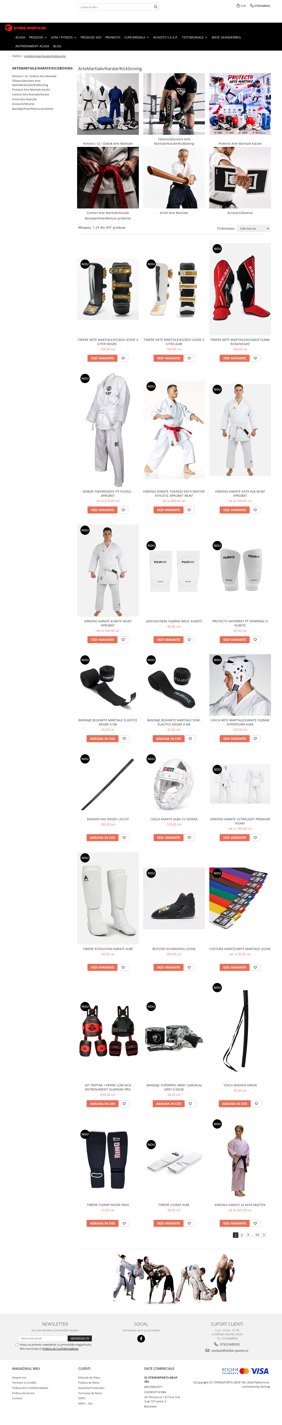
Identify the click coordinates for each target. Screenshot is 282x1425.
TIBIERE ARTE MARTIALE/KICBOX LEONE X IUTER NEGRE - (108, 342)
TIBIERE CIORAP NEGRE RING (108, 1205)
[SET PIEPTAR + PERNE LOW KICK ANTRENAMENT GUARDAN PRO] (108, 1031)
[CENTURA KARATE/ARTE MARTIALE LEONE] (240, 898)
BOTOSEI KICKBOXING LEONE (174, 949)
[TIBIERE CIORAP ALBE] (174, 1159)
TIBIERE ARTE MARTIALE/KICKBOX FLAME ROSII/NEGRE (240, 342)
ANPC (82, 1398)
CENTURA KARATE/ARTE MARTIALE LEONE (240, 949)
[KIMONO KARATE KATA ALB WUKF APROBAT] (240, 430)
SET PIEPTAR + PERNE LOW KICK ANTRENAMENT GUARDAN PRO (108, 1087)
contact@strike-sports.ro (229, 1350)
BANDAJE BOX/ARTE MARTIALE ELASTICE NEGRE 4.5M (107, 722)
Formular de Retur (90, 1393)
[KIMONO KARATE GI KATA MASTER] (240, 1159)
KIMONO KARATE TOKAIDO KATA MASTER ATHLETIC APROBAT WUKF (174, 493)
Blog (57, 46)
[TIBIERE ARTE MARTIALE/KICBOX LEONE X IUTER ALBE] (174, 289)
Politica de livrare (23, 1393)
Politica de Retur (89, 1383)
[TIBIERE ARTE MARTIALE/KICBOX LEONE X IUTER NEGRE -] (108, 289)
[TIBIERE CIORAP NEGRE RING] (108, 1159)
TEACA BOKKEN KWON (240, 1085)
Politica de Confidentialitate (60, 1349)
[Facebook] (141, 1339)
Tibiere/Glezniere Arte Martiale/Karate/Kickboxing (30, 83)
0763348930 (229, 1344)
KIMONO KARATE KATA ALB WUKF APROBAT (240, 493)
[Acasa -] (25, 28)
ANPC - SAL (85, 1403)
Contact (17, 1398)
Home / (18, 56)
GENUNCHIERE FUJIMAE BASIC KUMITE (174, 621)
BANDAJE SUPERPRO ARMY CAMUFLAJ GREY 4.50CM (174, 1087)
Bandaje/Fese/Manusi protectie (32, 109)
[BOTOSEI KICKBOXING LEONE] (174, 898)
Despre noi (19, 1377)
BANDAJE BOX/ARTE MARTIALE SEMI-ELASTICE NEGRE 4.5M (174, 722)
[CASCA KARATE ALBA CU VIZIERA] (174, 784)
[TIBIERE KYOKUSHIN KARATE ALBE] (108, 898)
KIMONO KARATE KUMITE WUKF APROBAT (108, 623)
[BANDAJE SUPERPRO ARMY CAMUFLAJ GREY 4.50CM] (174, 1031)
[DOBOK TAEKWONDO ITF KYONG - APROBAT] (108, 430)
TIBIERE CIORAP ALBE (173, 1205)
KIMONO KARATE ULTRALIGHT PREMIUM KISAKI (240, 821)
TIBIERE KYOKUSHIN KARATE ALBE (108, 949)
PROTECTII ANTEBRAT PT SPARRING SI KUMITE (240, 623)
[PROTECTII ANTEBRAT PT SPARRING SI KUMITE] (240, 570)
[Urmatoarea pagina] (264, 1235)
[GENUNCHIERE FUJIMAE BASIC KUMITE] (174, 570)
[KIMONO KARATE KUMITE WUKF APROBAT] (108, 570)
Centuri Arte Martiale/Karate (30, 94)
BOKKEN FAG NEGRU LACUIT (108, 819)
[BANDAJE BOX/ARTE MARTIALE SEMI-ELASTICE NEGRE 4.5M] (174, 685)
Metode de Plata (89, 1377)
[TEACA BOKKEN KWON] (240, 1031)
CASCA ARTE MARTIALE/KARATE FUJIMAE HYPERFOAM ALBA (240, 722)
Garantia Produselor (91, 1388)
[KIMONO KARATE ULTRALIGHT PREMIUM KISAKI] (240, 784)
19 (257, 1235)
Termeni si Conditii (24, 1383)
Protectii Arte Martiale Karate (31, 89)
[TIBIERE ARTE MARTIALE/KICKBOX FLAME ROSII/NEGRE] (240, 289)
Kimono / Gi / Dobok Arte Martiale (34, 76)
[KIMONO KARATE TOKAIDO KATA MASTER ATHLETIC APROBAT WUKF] (174, 430)
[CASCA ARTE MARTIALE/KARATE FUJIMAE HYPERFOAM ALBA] (240, 685)
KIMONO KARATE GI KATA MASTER (240, 1205)
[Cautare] (156, 7)
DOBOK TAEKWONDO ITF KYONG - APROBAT (108, 493)
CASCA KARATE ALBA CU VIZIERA (174, 819)
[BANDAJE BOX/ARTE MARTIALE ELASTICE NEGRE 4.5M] (108, 685)
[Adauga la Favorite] (123, 358)
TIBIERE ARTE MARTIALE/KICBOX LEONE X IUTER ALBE (174, 342)
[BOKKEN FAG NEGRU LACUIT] (108, 784)
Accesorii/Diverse (23, 104)
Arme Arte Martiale (24, 99)
